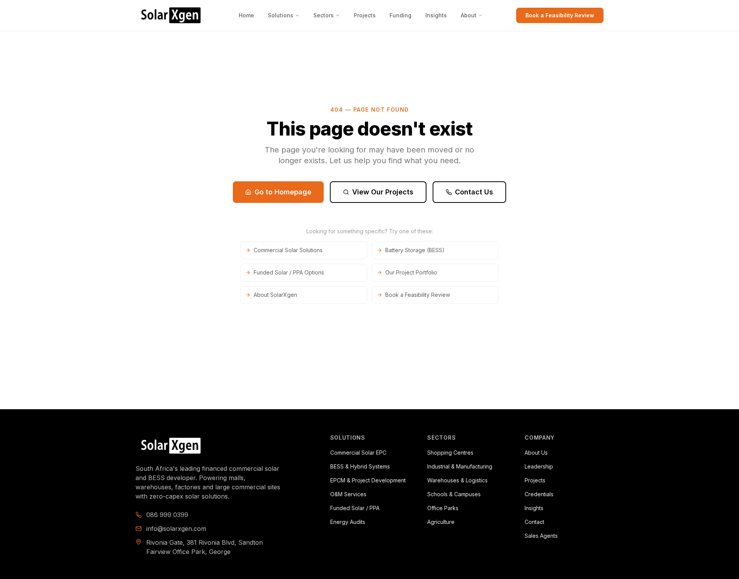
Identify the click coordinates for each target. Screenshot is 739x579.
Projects (365, 15)
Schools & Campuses (454, 494)
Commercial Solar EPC (358, 452)
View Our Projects (382, 192)
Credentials (539, 494)
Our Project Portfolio (411, 272)
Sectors (323, 15)
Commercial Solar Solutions (288, 250)
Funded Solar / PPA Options (289, 272)
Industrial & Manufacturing (459, 466)
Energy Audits (347, 522)
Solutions (280, 15)
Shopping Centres (450, 452)
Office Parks (442, 508)
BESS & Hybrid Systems (360, 466)
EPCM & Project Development (368, 480)
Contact (534, 522)
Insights (436, 15)
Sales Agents (541, 535)
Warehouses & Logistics (457, 480)
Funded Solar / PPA (355, 508)
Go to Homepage (282, 192)
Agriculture (441, 522)
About (469, 15)
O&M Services (348, 494)
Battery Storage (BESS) (415, 250)
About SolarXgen (275, 294)
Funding (400, 15)
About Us (536, 452)
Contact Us (474, 192)
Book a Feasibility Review (559, 15)
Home (246, 15)
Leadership (539, 466)
